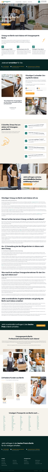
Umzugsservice (25, 1)
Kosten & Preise (30, 1)
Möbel (21, 230)
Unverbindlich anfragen (6, 24)
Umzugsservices (27, 458)
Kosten (3, 265)
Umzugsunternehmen (18, 1)
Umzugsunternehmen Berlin (5, 470)
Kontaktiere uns (38, 213)
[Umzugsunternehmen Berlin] (6, 2)
